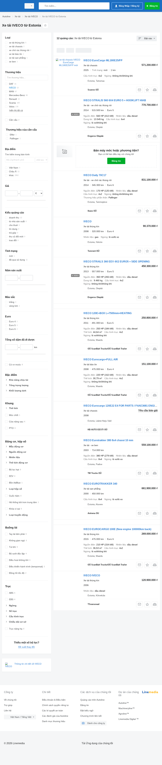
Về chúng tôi (10, 700)
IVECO (87, 221)
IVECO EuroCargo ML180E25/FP (103, 60)
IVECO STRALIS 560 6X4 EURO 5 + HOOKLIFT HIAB (115, 100)
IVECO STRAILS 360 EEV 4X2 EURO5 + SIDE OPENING (117, 261)
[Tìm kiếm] (42, 6)
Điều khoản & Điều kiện (53, 700)
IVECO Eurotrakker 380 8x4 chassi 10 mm (108, 440)
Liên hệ (7, 710)
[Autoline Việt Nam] (11, 6)
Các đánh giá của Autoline (55, 716)
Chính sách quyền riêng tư (55, 705)
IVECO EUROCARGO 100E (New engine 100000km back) (117, 529)
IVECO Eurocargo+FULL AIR (101, 359)
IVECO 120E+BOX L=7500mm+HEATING (108, 313)
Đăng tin (116, 161)
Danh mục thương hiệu (53, 721)
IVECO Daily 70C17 (95, 175)
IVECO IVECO (92, 575)
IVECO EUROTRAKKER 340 (100, 483)
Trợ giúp (8, 705)
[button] (147, 90)
